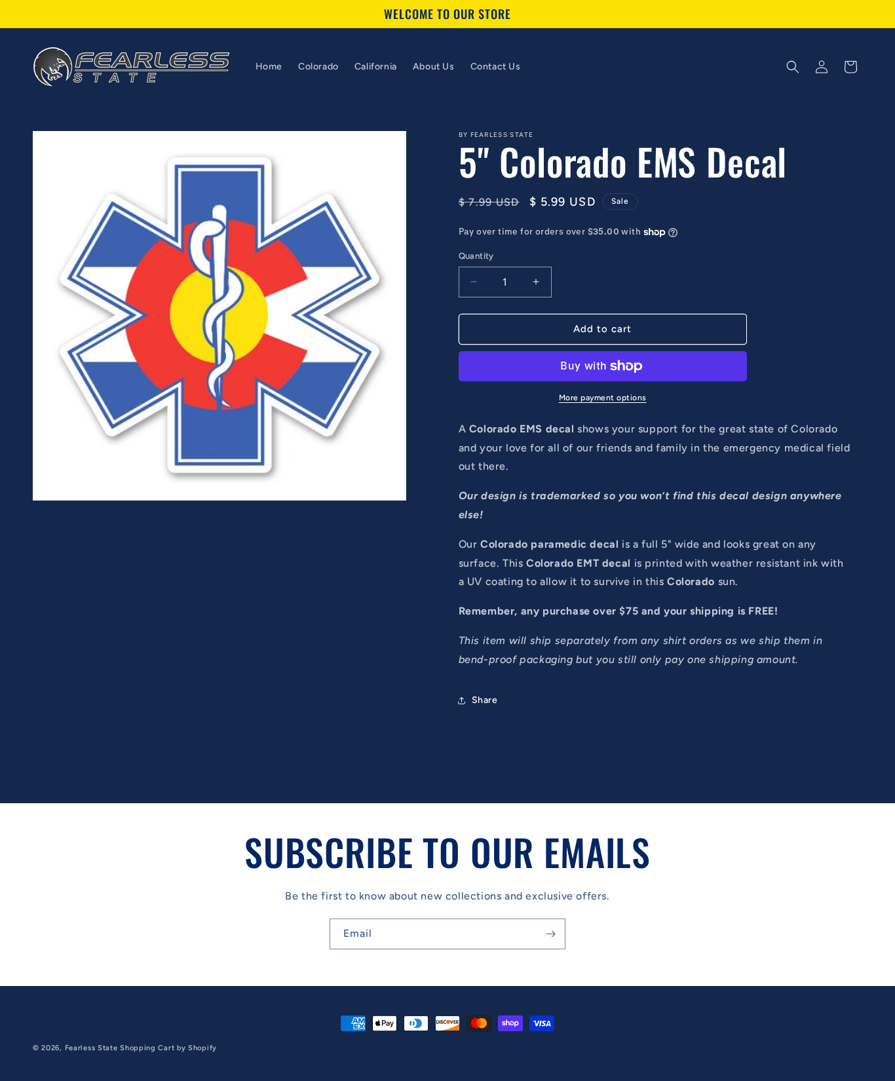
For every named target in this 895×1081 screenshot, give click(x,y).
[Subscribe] (550, 934)
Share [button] (485, 700)
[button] (792, 66)
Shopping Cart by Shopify (168, 1048)
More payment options (603, 397)
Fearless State (91, 1048)
